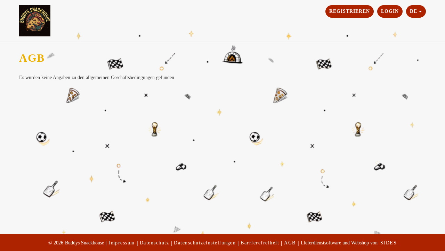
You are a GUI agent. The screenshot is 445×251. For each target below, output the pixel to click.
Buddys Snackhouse (84, 242)
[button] (416, 11)
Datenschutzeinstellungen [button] (205, 242)
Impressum (121, 242)
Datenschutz (154, 242)
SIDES (388, 242)
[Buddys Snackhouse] (45, 20)
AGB (290, 242)
